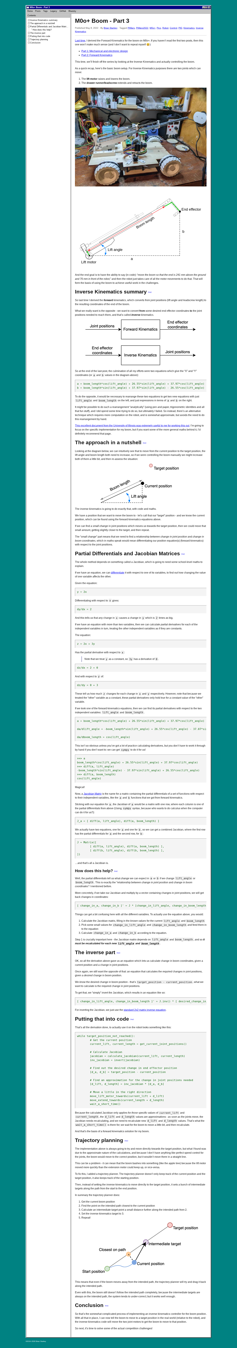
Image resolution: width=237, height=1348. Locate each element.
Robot (165, 28)
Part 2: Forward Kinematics (96, 55)
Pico (159, 28)
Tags (45, 11)
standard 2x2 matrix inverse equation (145, 1010)
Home (30, 11)
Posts (38, 11)
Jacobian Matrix (93, 793)
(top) (150, 292)
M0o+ (152, 28)
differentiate (117, 572)
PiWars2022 (142, 28)
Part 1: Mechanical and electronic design (104, 51)
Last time (80, 40)
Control (173, 28)
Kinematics (189, 28)
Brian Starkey (110, 28)
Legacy (53, 11)
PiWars (131, 28)
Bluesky (72, 11)
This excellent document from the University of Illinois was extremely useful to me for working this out (132, 425)
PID (180, 28)
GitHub (62, 11)
